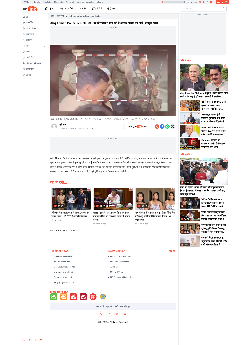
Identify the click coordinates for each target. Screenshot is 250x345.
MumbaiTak (59, 2)
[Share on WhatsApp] (167, 126)
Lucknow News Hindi (63, 256)
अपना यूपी (60, 16)
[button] (34, 17)
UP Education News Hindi (122, 277)
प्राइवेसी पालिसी (112, 306)
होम (51, 8)
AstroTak (90, 2)
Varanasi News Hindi (63, 272)
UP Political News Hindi (120, 256)
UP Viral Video (116, 272)
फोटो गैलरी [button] (116, 9)
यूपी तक (62, 124)
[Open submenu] (45, 28)
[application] (113, 80)
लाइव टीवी (68, 8)
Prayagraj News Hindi (64, 282)
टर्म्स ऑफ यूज (125, 306)
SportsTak (47, 2)
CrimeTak (70, 2)
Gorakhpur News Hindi (64, 267)
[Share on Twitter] (172, 126)
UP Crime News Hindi (120, 261)
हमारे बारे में (100, 306)
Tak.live (99, 2)
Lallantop (80, 2)
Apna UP (114, 267)
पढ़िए (84, 8)
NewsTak (37, 2)
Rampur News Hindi (63, 277)
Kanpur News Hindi (62, 261)
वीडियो (99, 8)
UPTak (27, 2)
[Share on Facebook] (162, 126)
